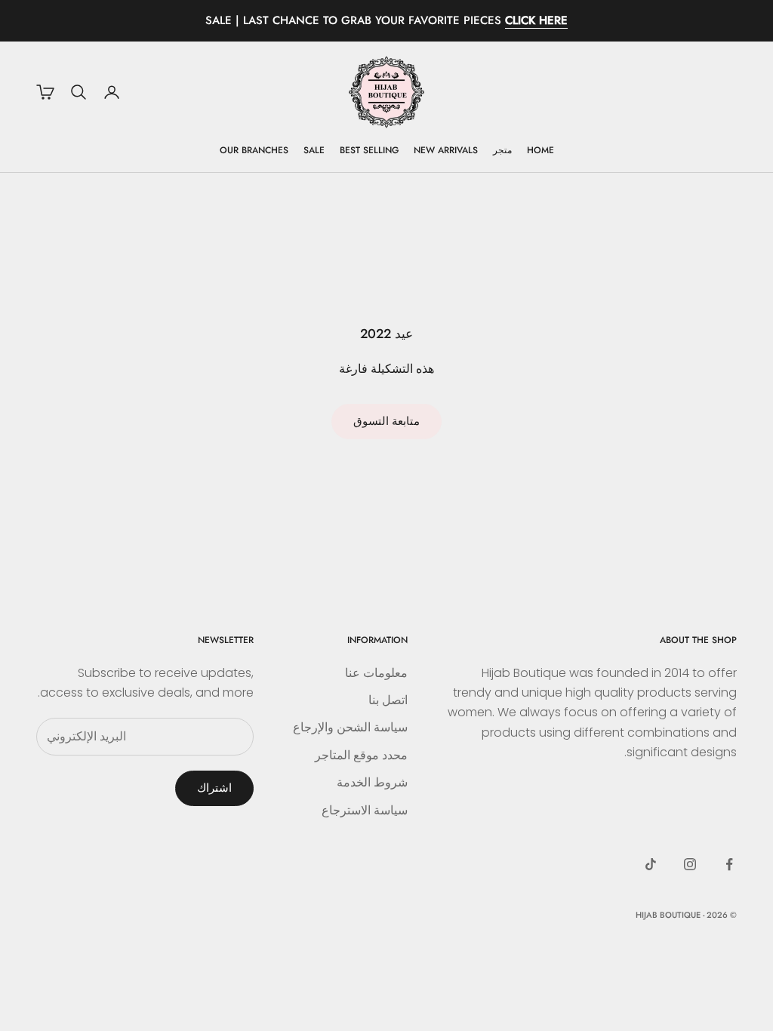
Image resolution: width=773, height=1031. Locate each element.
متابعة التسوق (386, 421)
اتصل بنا (388, 700)
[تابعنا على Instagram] (690, 864)
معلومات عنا (376, 673)
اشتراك (214, 788)
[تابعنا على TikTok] (650, 864)
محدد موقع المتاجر (361, 755)
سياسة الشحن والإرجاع (350, 727)
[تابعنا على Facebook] (729, 864)
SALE (314, 150)
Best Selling (369, 150)
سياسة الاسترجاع (365, 810)
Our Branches (254, 150)
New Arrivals (446, 150)
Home (540, 150)
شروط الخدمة (372, 782)
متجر (502, 150)
